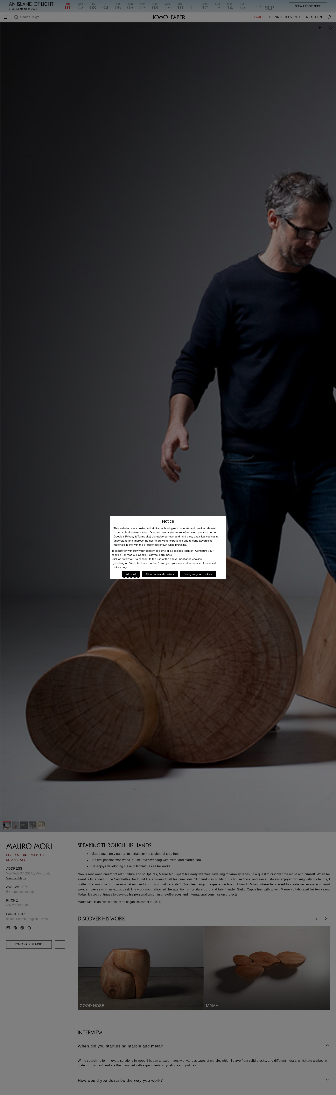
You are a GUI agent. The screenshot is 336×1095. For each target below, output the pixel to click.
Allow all (131, 574)
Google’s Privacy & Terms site (132, 536)
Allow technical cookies (160, 574)
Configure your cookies (198, 574)
